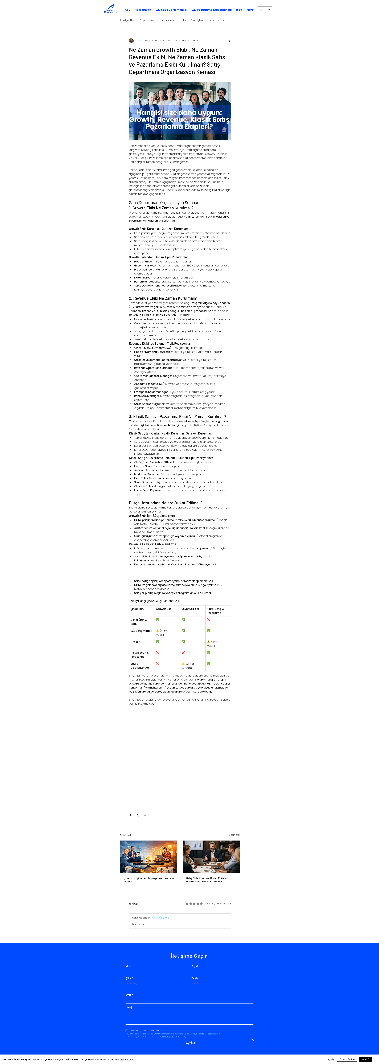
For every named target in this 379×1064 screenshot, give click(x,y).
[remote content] (180, 751)
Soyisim (196, 959)
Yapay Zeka (147, 20)
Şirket (128, 971)
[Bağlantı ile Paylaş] (152, 807)
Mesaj (129, 1000)
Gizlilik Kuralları (127, 1059)
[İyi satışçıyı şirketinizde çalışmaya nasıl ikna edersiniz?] (148, 849)
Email (128, 987)
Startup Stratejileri (192, 20)
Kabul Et (365, 1059)
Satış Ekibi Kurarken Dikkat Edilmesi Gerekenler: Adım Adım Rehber (207, 872)
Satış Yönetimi (168, 20)
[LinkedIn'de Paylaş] (144, 807)
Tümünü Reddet (347, 1059)
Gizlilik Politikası (167, 1029)
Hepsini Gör (234, 827)
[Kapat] (375, 1059)
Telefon (195, 971)
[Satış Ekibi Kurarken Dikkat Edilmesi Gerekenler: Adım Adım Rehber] (211, 849)
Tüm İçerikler (127, 20)
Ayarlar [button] (331, 1059)
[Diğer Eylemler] (229, 40)
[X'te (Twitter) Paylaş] (137, 807)
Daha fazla (215, 20)
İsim (128, 959)
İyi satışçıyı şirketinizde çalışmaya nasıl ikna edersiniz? (149, 872)
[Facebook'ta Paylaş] (130, 807)
